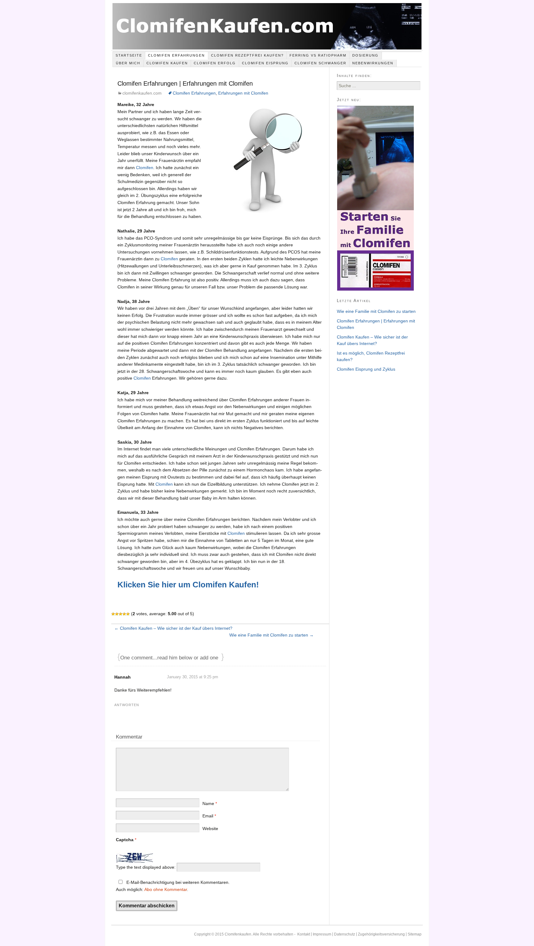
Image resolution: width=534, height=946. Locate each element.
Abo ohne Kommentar (165, 889)
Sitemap (415, 934)
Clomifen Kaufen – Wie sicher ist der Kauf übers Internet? (173, 628)
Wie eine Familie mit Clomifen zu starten (271, 635)
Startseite (129, 55)
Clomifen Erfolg (215, 63)
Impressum (322, 934)
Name (209, 803)
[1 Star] (113, 614)
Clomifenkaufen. (238, 934)
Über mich (128, 63)
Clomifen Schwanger (320, 63)
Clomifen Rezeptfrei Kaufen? (247, 55)
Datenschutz (344, 934)
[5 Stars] (128, 614)
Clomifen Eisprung (265, 63)
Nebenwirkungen (372, 63)
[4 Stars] (124, 614)
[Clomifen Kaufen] (267, 27)
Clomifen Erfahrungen (176, 55)
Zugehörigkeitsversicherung (381, 934)
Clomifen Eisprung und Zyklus (366, 369)
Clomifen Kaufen (167, 63)
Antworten (126, 705)
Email (209, 815)
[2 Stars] (117, 614)
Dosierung (365, 55)
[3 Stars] (120, 614)
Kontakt (303, 934)
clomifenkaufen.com (142, 93)
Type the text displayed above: (146, 867)
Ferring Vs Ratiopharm (318, 55)
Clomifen (144, 167)
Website (210, 828)
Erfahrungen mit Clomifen (243, 93)
